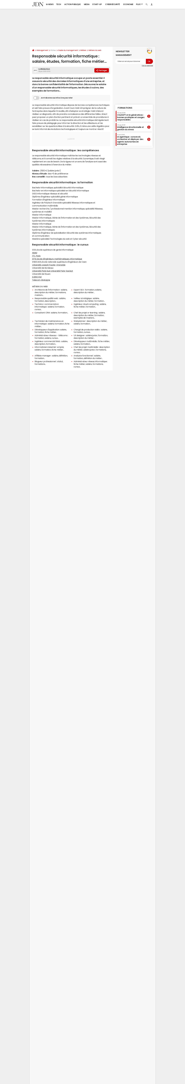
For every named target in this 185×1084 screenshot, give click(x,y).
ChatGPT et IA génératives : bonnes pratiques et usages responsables (130, 116)
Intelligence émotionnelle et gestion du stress (130, 127)
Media (87, 4)
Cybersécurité (112, 4)
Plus (138, 4)
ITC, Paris (36, 256)
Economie (128, 4)
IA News (50, 4)
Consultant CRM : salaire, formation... (51, 313)
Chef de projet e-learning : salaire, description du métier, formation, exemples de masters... (89, 315)
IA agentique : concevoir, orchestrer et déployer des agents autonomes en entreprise (130, 139)
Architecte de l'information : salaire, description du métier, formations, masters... (51, 292)
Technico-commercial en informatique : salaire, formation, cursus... (49, 306)
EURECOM (37, 277)
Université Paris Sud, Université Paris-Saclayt (52, 271)
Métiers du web (95, 50)
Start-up (97, 4)
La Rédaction (44, 69)
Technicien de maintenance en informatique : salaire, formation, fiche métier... (52, 323)
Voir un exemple (147, 65)
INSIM (34, 253)
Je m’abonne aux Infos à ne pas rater (57, 98)
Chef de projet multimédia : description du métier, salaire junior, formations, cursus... (92, 349)
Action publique (72, 4)
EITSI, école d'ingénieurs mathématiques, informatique (57, 259)
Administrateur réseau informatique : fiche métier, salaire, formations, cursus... (91, 364)
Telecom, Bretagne (41, 280)
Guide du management (68, 50)
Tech (58, 4)
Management (42, 50)
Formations (125, 108)
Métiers (83, 50)
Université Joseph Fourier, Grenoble (48, 265)
